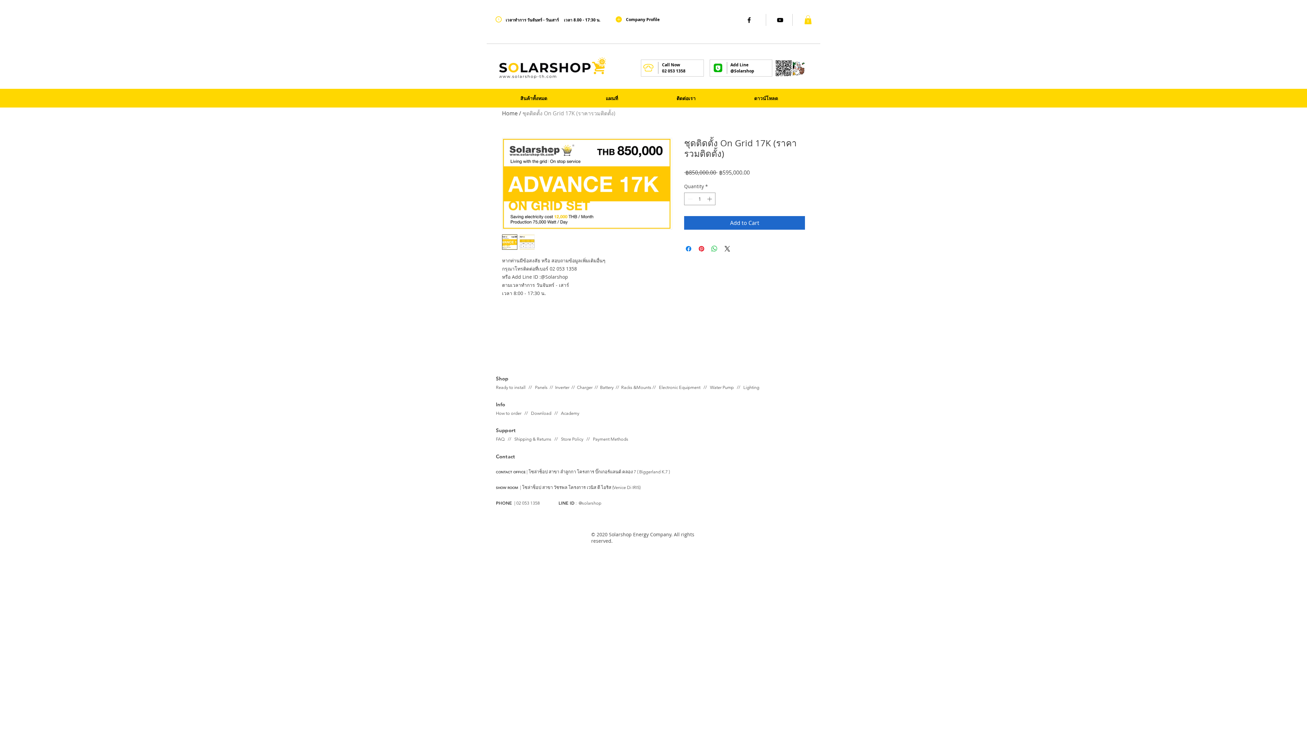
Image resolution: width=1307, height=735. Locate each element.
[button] (808, 19)
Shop (502, 378)
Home (510, 113)
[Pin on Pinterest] (701, 249)
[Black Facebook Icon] (749, 20)
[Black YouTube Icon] (780, 20)
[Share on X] (727, 249)
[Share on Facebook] (688, 249)
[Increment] (710, 199)
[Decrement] (689, 199)
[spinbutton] (700, 199)
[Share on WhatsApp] (714, 249)
